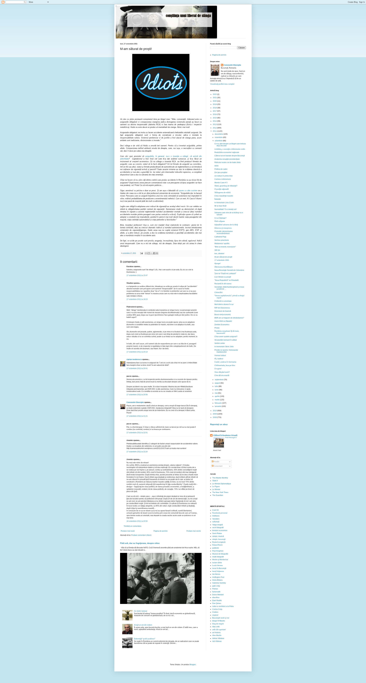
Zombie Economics (221, 325)
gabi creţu (216, 586)
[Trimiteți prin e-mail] (146, 253)
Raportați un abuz (219, 424)
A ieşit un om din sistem (143, 625)
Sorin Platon (217, 533)
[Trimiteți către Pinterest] (157, 253)
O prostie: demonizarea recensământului (223, 232)
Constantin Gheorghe (135, 402)
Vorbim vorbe (219, 343)
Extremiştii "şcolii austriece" (144, 639)
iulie (216, 386)
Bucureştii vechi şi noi (220, 618)
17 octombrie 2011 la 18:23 (137, 299)
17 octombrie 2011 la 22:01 (137, 433)
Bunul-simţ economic (222, 315)
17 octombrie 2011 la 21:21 (137, 416)
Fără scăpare (219, 221)
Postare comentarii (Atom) (141, 535)
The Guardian (217, 495)
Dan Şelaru (216, 603)
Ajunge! (217, 264)
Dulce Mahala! (218, 595)
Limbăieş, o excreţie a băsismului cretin (229, 149)
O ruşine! (217, 369)
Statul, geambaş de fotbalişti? (225, 186)
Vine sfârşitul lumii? (222, 372)
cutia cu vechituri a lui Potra (223, 606)
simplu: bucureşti (218, 539)
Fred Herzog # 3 (230, 437)
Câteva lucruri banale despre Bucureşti (229, 156)
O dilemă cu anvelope (222, 301)
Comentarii (217, 466)
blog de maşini (218, 624)
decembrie (219, 134)
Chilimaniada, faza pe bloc (224, 365)
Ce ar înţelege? (220, 218)
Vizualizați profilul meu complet (222, 84)
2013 (215, 124)
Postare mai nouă (128, 531)
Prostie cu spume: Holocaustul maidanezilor (226, 351)
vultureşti (215, 522)
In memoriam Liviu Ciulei (224, 203)
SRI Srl (217, 250)
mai (216, 393)
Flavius (215, 589)
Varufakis (215, 519)
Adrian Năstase (218, 638)
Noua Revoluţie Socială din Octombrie (229, 270)
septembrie (219, 380)
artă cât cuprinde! (219, 630)
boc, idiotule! (219, 253)
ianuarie (218, 406)
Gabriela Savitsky (219, 583)
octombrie (219, 141)
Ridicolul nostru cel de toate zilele (227, 162)
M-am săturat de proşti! (223, 257)
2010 (215, 411)
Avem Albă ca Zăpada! (223, 321)
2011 (215, 131)
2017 (215, 111)
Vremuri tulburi (220, 355)
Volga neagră (217, 525)
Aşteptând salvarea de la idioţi (226, 225)
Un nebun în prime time (223, 176)
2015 (215, 118)
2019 (215, 104)
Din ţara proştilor (220, 172)
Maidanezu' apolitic (221, 243)
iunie (217, 390)
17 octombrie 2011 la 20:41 (137, 368)
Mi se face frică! (220, 206)
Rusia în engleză (218, 542)
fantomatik (216, 592)
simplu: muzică (218, 536)
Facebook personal (219, 513)
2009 (215, 414)
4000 (216, 166)
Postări (216, 462)
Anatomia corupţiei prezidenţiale (227, 159)
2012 (215, 128)
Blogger (193, 665)
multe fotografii (218, 557)
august (217, 383)
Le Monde (216, 489)
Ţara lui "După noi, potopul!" (225, 274)
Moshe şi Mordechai (220, 560)
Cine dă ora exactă (221, 375)
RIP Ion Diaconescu (222, 308)
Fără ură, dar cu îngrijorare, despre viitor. (140, 543)
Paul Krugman (217, 551)
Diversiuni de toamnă (222, 311)
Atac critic (216, 627)
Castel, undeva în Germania (225, 362)
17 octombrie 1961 (221, 260)
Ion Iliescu (216, 574)
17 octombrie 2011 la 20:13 (137, 352)
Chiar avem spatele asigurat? (225, 337)
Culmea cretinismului (222, 179)
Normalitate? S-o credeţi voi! (225, 209)
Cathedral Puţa (220, 237)
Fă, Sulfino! (218, 359)
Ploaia (216, 328)
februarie (218, 403)
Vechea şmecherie (221, 240)
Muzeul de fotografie (220, 554)
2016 (215, 114)
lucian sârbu (217, 563)
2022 (215, 94)
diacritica (215, 597)
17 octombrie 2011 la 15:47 (137, 275)
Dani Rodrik (217, 601)
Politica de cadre (220, 169)
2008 (215, 417)
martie (217, 400)
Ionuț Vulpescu (218, 571)
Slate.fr (215, 481)
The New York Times (220, 492)
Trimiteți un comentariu (132, 526)
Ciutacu (215, 612)
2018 (215, 108)
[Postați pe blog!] (148, 253)
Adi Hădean (217, 641)
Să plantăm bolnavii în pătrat (225, 340)
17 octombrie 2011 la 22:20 (137, 452)
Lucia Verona (217, 565)
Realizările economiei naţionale (226, 152)
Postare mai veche (193, 531)
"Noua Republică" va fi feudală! (226, 280)
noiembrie (219, 137)
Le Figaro (216, 487)
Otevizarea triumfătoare (223, 267)
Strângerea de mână (222, 193)
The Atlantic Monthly (220, 478)
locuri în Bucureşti (219, 568)
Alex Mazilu (216, 635)
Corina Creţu (217, 609)
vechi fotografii (218, 528)
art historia (216, 633)
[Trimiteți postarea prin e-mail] (141, 253)
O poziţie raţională (221, 189)
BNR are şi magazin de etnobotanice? (229, 318)
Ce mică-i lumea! (140, 611)
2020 (215, 101)
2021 (215, 98)
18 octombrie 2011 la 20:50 (137, 521)
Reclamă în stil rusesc (222, 284)
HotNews (215, 516)
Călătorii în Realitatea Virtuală (225, 435)
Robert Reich (217, 545)
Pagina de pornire (161, 531)
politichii (215, 548)
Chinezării (218, 292)
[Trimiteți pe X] (151, 253)
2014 (215, 121)
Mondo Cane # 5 (220, 183)
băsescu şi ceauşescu (223, 228)
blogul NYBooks (218, 621)
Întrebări (217, 199)
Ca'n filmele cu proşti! (222, 277)
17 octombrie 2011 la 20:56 (137, 395)
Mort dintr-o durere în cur (224, 304)
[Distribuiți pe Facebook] (154, 253)
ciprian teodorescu (134, 359)
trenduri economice (219, 530)
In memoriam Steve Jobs (224, 347)
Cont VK (215, 510)
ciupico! (215, 615)
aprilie (217, 396)
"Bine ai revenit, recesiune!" (225, 247)
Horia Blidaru (217, 580)
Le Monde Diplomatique (221, 484)
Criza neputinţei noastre (223, 196)
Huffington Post (218, 577)
